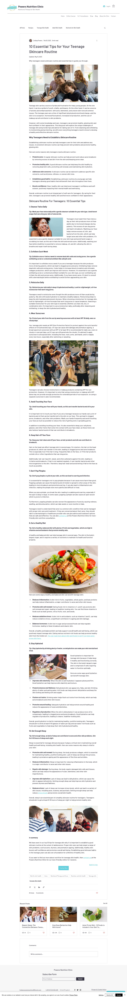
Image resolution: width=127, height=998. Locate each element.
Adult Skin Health (57, 28)
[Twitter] (78, 990)
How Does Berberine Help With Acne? (61, 926)
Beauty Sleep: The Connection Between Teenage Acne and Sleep (33, 926)
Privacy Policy (73, 995)
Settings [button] (101, 995)
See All (105, 903)
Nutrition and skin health (78, 876)
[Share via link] (44, 887)
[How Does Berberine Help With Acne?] (63, 914)
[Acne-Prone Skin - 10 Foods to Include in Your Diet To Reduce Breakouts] (93, 914)
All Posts (22, 28)
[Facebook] (75, 990)
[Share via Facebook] (30, 887)
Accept (119, 995)
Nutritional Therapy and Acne (59, 876)
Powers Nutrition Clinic (31, 6)
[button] (113, 6)
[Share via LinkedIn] (39, 887)
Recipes (30, 28)
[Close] (125, 995)
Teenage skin (92, 876)
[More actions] (97, 40)
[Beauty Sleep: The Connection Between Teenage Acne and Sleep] (33, 914)
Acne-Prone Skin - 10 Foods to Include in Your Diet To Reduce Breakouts (93, 926)
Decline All (110, 995)
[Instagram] (80, 990)
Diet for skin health (35, 876)
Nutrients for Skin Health (73, 28)
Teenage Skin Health (43, 28)
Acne (46, 876)
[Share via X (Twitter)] (34, 887)
